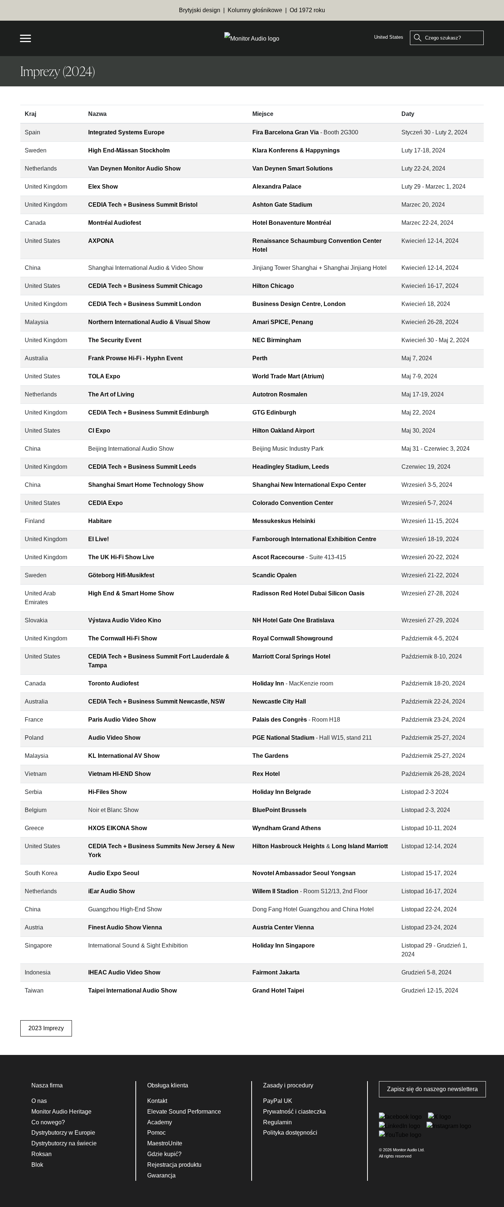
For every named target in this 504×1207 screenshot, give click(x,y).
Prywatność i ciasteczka (294, 1111)
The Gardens (270, 756)
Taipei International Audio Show (132, 990)
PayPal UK (277, 1101)
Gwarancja (161, 1175)
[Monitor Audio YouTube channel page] (400, 1135)
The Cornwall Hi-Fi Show (122, 638)
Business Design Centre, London (299, 304)
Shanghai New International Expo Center (309, 485)
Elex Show (103, 186)
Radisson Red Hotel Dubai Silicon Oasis (308, 593)
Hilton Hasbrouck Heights (288, 846)
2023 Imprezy (46, 1028)
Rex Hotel (266, 774)
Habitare (100, 521)
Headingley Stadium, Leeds (290, 467)
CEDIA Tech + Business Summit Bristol (142, 205)
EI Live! (98, 539)
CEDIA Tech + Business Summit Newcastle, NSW (156, 701)
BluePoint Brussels (279, 810)
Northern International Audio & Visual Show (149, 322)
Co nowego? (48, 1122)
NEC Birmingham (276, 340)
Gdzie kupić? (164, 1154)
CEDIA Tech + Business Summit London (144, 304)
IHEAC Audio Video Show (124, 972)
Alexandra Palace (276, 186)
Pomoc (156, 1132)
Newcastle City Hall (279, 701)
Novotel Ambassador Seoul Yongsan (304, 873)
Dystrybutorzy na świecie (64, 1143)
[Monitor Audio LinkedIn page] (400, 1125)
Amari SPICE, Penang (282, 322)
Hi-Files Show (107, 792)
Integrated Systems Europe (126, 132)
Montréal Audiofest (114, 223)
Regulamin (277, 1122)
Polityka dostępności (290, 1132)
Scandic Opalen (274, 575)
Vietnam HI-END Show (119, 774)
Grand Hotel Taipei (278, 990)
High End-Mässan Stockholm (129, 150)
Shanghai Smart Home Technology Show (145, 485)
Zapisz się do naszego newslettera (432, 1089)
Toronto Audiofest (113, 683)
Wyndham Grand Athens (286, 828)
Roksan (41, 1154)
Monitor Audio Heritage (61, 1111)
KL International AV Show (123, 756)
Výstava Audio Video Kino (124, 620)
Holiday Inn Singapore (283, 945)
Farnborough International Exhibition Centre (314, 539)
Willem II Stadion (275, 891)
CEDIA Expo (105, 503)
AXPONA (101, 241)
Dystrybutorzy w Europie (63, 1132)
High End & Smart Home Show (131, 593)
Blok (37, 1165)
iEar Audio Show (111, 891)
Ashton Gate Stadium (282, 205)
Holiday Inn (268, 683)
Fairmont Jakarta (276, 972)
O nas (39, 1101)
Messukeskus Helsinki (283, 521)
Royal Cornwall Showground (292, 638)
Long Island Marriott (360, 846)
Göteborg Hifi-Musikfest (121, 575)
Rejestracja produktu (174, 1165)
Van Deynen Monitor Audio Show (134, 168)
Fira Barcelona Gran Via (285, 132)
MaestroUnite (164, 1143)
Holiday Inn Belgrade (281, 792)
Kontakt (157, 1101)
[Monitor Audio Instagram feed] (449, 1125)
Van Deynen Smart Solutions (292, 168)
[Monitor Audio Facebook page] (401, 1116)
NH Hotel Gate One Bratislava (293, 620)
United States (388, 37)
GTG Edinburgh (274, 412)
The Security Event (114, 340)
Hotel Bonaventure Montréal (291, 223)
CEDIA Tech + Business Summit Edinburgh (148, 412)
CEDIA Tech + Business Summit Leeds (142, 467)
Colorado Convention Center (292, 503)
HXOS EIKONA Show (117, 828)
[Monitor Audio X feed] (439, 1116)
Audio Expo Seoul (113, 873)
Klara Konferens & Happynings (296, 150)
